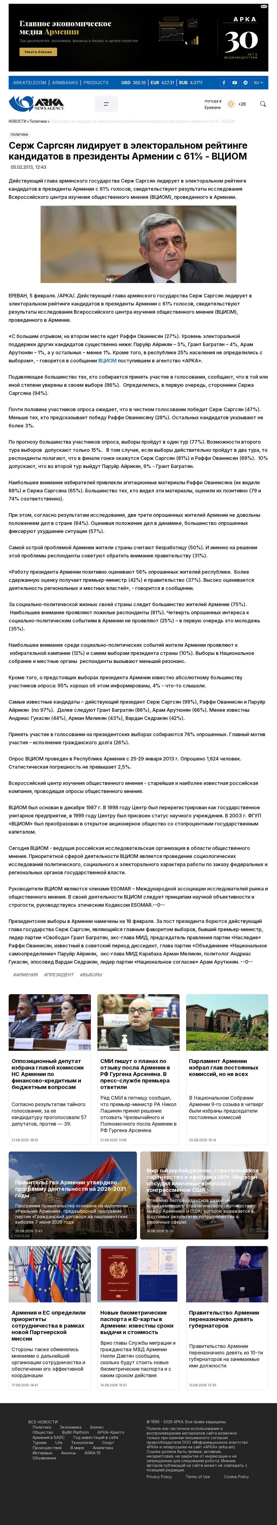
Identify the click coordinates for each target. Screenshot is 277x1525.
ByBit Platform (75, 1432)
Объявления (44, 1458)
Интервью (42, 1452)
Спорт (108, 1442)
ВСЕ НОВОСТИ (43, 1422)
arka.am (226, 1447)
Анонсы (68, 1452)
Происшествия (47, 1447)
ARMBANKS (65, 82)
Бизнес (97, 1427)
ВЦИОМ (107, 360)
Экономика (70, 1427)
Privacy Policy (159, 1476)
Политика (19, 134)
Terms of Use (198, 1476)
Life (58, 1442)
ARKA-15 (92, 1452)
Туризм (39, 1442)
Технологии (82, 1442)
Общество (42, 1432)
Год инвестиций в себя (95, 1437)
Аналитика (103, 1447)
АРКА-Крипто (110, 1432)
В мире (77, 1447)
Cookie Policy (236, 1476)
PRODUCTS (96, 82)
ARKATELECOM (29, 82)
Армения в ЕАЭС (48, 1437)
